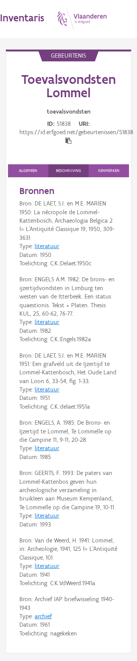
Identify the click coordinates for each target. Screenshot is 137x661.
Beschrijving (68, 170)
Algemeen (28, 170)
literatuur (47, 246)
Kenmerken (108, 170)
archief (43, 616)
